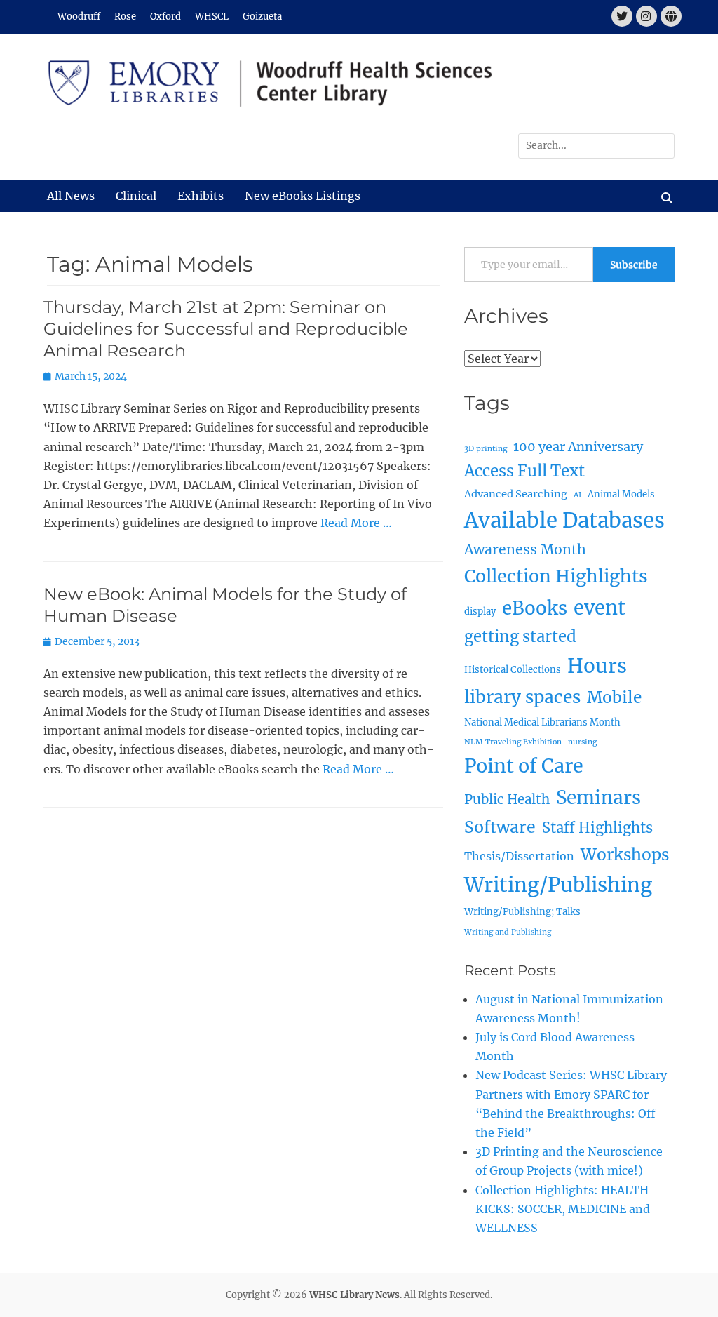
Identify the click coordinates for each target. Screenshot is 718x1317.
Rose (125, 16)
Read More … (356, 523)
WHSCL (212, 16)
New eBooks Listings (302, 196)
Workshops (625, 854)
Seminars (598, 797)
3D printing (485, 448)
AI (577, 495)
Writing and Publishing (507, 932)
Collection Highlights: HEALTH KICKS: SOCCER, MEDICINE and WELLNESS (562, 1209)
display (480, 611)
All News (71, 196)
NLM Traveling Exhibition (513, 742)
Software (500, 827)
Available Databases (564, 520)
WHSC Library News (354, 1295)
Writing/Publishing (558, 884)
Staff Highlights (597, 827)
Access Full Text (524, 471)
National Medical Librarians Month (542, 722)
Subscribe (634, 264)
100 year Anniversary (578, 447)
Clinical (136, 196)
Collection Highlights (556, 576)
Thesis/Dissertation (519, 856)
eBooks (534, 608)
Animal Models (621, 494)
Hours (597, 666)
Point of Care (523, 765)
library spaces (522, 697)
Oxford (165, 16)
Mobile (614, 697)
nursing (582, 742)
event (599, 608)
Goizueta (262, 16)
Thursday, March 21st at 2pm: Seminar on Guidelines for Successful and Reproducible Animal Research (225, 329)
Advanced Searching (515, 494)
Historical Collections (512, 670)
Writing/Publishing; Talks (522, 912)
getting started (520, 636)
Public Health (507, 799)
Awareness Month (525, 549)
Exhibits (200, 196)
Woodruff (78, 16)
